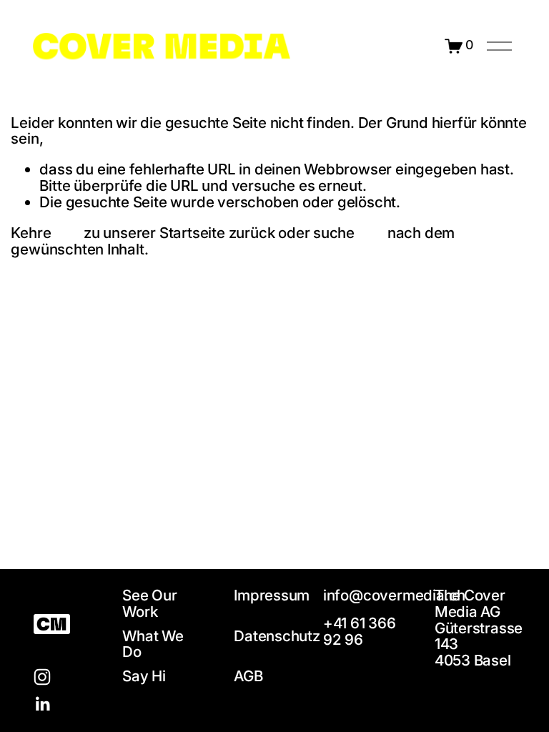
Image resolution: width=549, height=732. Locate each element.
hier (67, 233)
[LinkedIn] (42, 704)
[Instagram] (42, 677)
